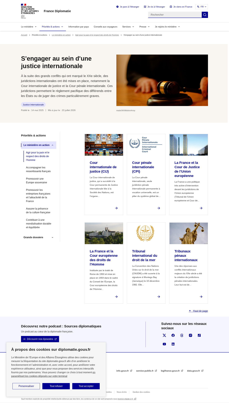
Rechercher (205, 15)
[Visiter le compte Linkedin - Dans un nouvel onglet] (173, 344)
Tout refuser (56, 386)
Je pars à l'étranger (129, 6)
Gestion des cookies (141, 392)
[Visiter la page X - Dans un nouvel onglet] (164, 335)
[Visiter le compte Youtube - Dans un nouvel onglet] (164, 344)
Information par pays (78, 26)
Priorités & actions (51, 26)
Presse (142, 26)
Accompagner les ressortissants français (38, 169)
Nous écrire (122, 392)
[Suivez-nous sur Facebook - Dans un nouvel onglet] (173, 335)
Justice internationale (33, 104)
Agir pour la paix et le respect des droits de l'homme (97, 35)
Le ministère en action (61, 35)
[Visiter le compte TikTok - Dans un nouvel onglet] (199, 335)
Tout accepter (86, 386)
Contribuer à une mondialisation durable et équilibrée (38, 224)
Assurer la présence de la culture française (38, 210)
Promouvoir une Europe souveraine (36, 180)
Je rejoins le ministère (166, 26)
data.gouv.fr (193, 370)
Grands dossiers (33, 237)
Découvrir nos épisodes (40, 339)
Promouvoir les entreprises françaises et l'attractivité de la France (38, 196)
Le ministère (27, 26)
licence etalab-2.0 (125, 399)
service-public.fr (145, 370)
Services (126, 26)
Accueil (24, 35)
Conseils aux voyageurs (105, 26)
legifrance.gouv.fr (170, 370)
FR (202, 6)
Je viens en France (182, 6)
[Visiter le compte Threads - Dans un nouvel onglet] (182, 335)
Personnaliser (26, 386)
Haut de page (200, 311)
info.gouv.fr (122, 370)
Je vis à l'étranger (156, 6)
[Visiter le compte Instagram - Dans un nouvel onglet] (190, 335)
